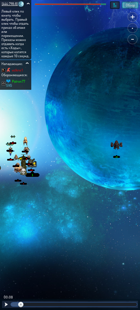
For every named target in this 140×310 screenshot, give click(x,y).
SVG (9, 85)
